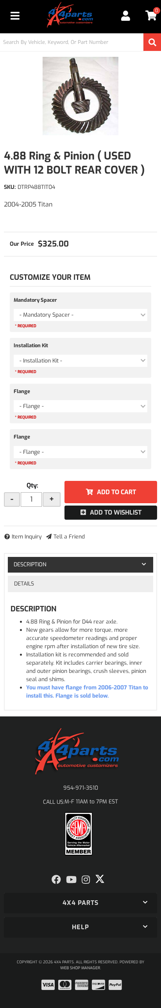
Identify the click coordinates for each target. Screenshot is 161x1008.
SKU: (10, 187)
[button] (80, 42)
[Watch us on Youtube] (71, 880)
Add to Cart (116, 492)
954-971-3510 (80, 788)
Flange (22, 391)
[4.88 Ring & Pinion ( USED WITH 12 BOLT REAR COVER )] (80, 96)
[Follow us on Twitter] (100, 879)
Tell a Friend (69, 536)
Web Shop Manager (80, 967)
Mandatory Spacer (35, 300)
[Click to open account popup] (126, 15)
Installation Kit (31, 345)
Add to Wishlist (115, 512)
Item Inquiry (27, 536)
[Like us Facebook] (56, 880)
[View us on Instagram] (86, 880)
